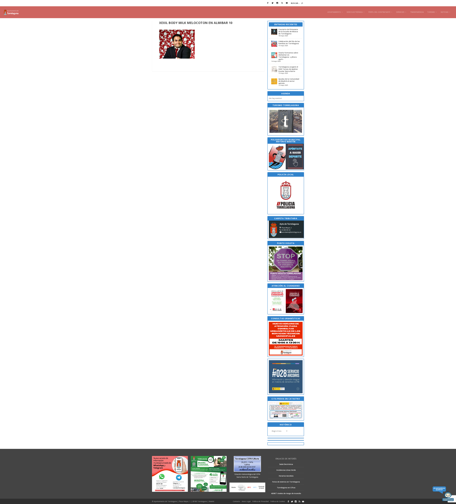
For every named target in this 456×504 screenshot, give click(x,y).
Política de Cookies (277, 501)
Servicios (400, 12)
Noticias (444, 12)
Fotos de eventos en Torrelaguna (286, 482)
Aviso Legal (246, 501)
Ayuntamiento (334, 12)
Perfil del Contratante (379, 12)
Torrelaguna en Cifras (286, 487)
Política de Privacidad (260, 501)
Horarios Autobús (286, 476)
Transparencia (417, 12)
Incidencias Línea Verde (286, 470)
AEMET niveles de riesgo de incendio (286, 493)
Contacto (236, 501)
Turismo (431, 12)
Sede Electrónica (355, 12)
